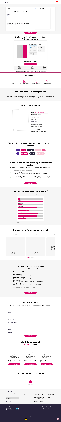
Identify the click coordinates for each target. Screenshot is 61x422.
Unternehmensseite (51, 394)
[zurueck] (2, 1)
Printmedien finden (14, 364)
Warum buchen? (28, 71)
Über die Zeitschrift (23, 71)
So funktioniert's (17, 71)
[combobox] (57, 1)
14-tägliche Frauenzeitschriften (39, 112)
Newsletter (49, 395)
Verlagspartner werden (27, 395)
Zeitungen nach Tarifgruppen (38, 401)
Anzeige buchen (30, 32)
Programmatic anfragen (46, 364)
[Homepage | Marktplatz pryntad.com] (8, 2)
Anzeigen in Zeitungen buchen (38, 394)
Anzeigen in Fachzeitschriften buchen (39, 397)
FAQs (24, 394)
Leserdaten (32, 71)
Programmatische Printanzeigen (39, 398)
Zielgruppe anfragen (30, 364)
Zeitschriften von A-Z (37, 400)
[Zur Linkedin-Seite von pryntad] (10, 401)
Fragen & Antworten (43, 71)
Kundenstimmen (37, 71)
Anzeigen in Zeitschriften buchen (39, 395)
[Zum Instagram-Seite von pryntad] (8, 401)
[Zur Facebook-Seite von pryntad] (6, 401)
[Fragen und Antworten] (58, 419)
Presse (49, 397)
